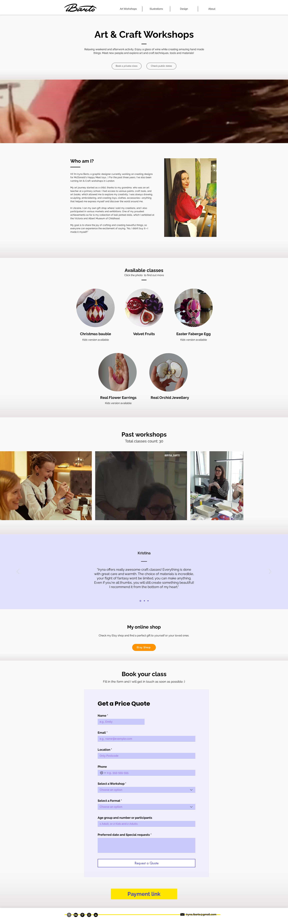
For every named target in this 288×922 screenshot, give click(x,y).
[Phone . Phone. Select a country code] (103, 773)
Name (103, 715)
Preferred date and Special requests (125, 834)
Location (105, 749)
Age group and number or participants (125, 817)
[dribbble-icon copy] (69, 915)
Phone (102, 766)
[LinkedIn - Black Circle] (96, 915)
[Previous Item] (6, 485)
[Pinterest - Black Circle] (82, 915)
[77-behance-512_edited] (76, 915)
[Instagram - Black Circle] (89, 915)
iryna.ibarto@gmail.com (201, 914)
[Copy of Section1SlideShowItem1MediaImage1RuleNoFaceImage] (144, 600)
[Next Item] (282, 485)
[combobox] (146, 790)
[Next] (270, 572)
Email (103, 732)
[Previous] (18, 572)
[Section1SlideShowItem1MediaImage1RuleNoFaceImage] (140, 601)
